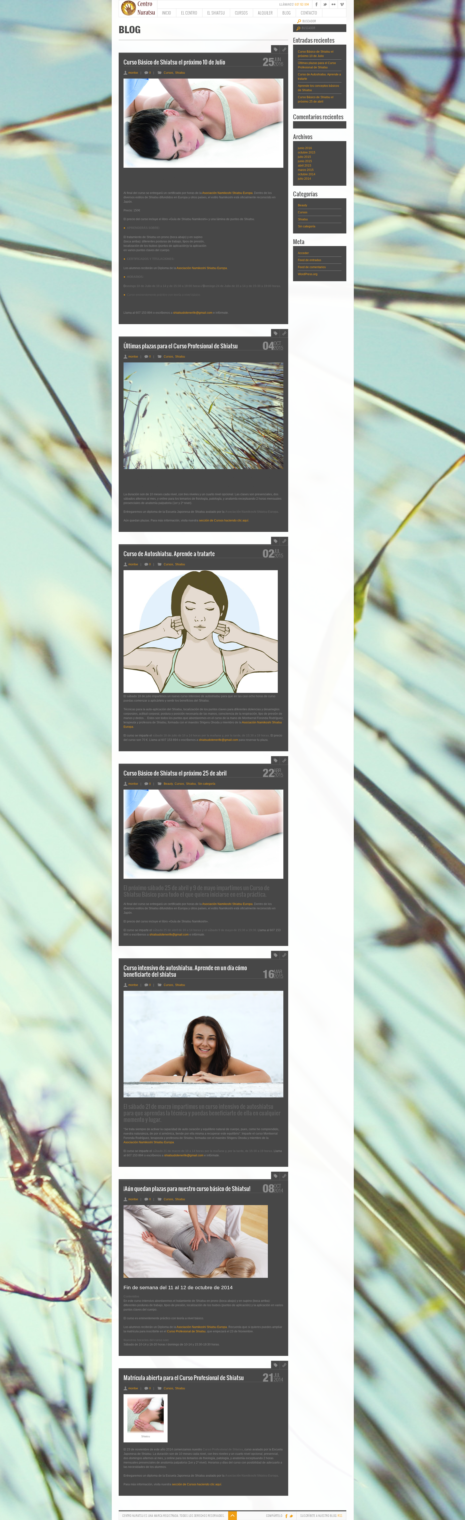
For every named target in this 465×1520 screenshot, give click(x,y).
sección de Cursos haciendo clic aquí (223, 520)
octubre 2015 (306, 152)
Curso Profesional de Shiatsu (186, 1331)
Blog (286, 12)
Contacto (309, 12)
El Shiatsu (216, 12)
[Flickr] (333, 4)
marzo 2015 (306, 170)
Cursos (241, 12)
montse (131, 72)
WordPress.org (308, 274)
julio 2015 (304, 157)
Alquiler (265, 12)
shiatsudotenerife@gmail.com (192, 312)
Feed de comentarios (312, 267)
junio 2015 (305, 161)
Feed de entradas (309, 260)
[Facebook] (316, 4)
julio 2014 (304, 178)
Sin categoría (306, 226)
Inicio (166, 12)
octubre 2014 (306, 174)
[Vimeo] (342, 4)
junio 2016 (305, 148)
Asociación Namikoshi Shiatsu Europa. (202, 268)
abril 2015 (304, 165)
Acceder (303, 253)
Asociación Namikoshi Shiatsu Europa (227, 193)
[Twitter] (325, 4)
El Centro (189, 12)
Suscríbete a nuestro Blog (321, 1516)
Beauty (302, 205)
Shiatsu (303, 219)
